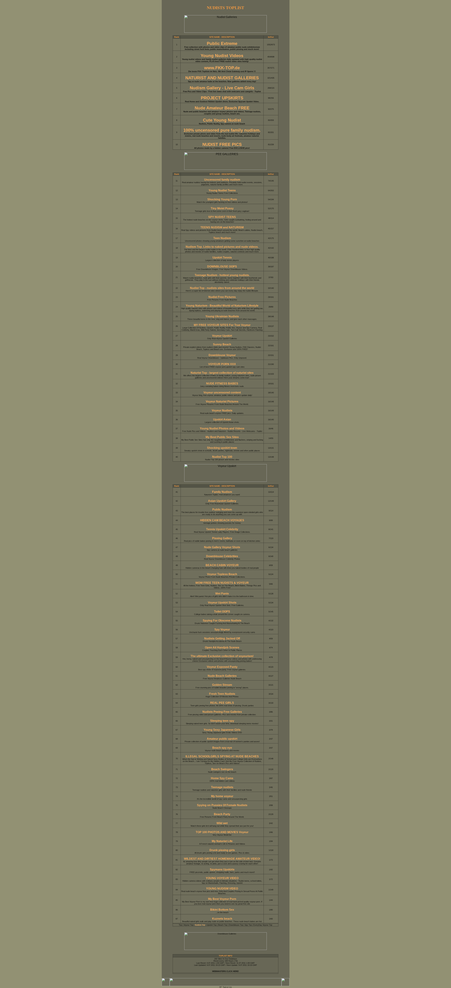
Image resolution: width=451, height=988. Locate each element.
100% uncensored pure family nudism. (222, 130)
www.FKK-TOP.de (222, 67)
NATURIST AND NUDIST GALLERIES (222, 77)
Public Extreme (222, 43)
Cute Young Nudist (222, 120)
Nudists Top (200, 925)
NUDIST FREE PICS (222, 144)
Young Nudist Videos (222, 55)
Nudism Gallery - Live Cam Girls (222, 87)
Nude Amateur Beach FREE (222, 108)
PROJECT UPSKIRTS (222, 98)
